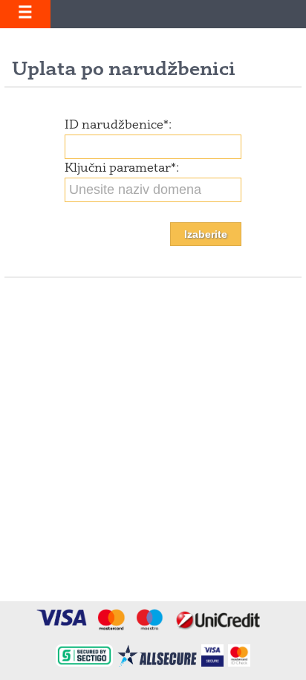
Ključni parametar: (122, 169)
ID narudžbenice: (118, 126)
